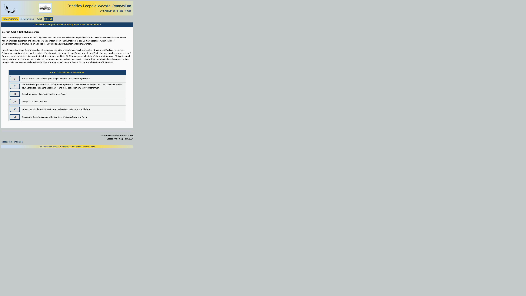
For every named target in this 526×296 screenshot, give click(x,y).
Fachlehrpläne (27, 19)
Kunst (39, 19)
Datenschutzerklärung (12, 142)
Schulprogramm (10, 19)
